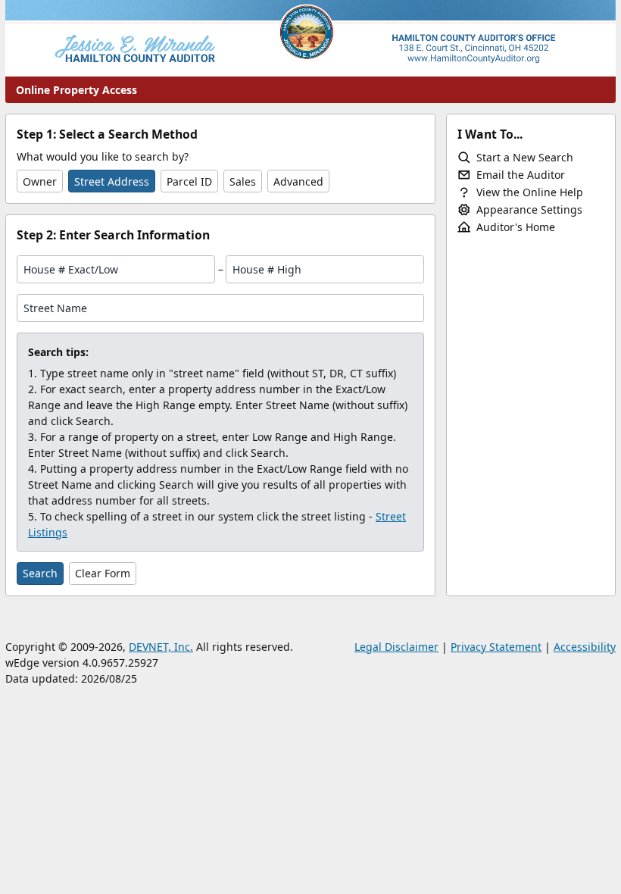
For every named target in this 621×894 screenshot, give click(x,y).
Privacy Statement (496, 646)
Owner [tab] (40, 181)
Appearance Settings (529, 209)
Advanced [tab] (298, 181)
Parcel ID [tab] (189, 181)
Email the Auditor (520, 174)
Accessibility (585, 646)
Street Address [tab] (111, 181)
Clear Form (102, 573)
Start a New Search (524, 157)
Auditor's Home (515, 227)
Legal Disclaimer (396, 646)
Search (40, 573)
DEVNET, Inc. (161, 646)
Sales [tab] (242, 181)
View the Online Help (529, 192)
